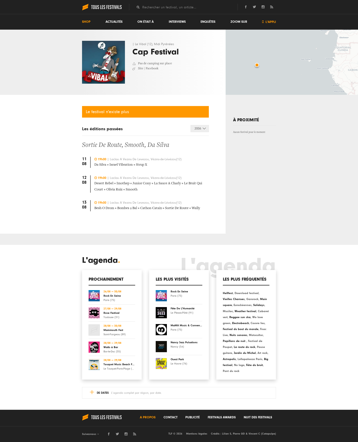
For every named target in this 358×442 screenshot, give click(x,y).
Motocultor (256, 335)
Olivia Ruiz (114, 189)
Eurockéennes (243, 305)
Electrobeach (240, 323)
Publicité (192, 417)
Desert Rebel (103, 183)
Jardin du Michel (245, 352)
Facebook (152, 68)
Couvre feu (258, 323)
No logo (239, 365)
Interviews (177, 21)
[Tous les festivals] (102, 10)
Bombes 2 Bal (127, 208)
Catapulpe (268, 433)
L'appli (269, 22)
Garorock (252, 299)
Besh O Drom (104, 208)
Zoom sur (238, 21)
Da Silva (158, 145)
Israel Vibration (121, 165)
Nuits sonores (238, 335)
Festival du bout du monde (240, 329)
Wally (196, 208)
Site (140, 68)
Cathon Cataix (151, 208)
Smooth (135, 145)
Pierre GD (239, 433)
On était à (145, 21)
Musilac (228, 311)
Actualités (114, 21)
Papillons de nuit (234, 341)
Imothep (123, 183)
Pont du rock (231, 371)
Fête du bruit (254, 365)
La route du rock (244, 346)
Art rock (262, 352)
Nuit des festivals (258, 417)
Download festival (247, 293)
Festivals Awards (222, 417)
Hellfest (228, 293)
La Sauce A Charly (167, 183)
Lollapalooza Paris (250, 359)
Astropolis (229, 359)
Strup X (141, 165)
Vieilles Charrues (234, 299)
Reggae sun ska (240, 317)
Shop (86, 21)
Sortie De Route (102, 145)
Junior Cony (142, 183)
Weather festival (245, 311)
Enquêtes (208, 21)
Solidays (258, 305)
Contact (171, 417)
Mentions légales (196, 433)
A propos (148, 417)
